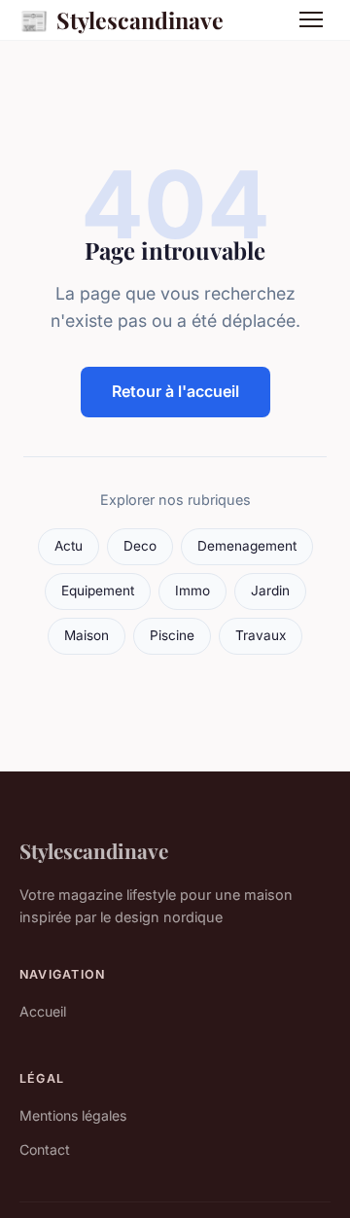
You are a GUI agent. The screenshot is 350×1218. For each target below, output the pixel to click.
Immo (192, 590)
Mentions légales (72, 1115)
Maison (86, 635)
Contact (44, 1149)
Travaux (260, 635)
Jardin (270, 590)
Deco (140, 546)
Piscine (172, 635)
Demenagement (247, 546)
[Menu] (311, 19)
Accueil (42, 1011)
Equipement (97, 590)
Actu (68, 546)
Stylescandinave (121, 19)
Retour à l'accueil (175, 391)
